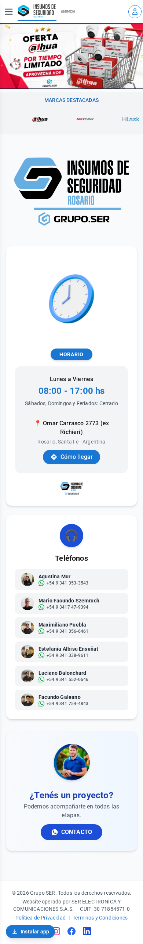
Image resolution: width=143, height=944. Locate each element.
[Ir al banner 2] (58, 83)
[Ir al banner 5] (78, 83)
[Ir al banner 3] (65, 83)
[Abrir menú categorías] (8, 11)
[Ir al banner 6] (85, 83)
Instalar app (35, 932)
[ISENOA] (68, 12)
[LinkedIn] (87, 931)
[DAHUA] (29, 119)
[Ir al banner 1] (52, 83)
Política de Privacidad (40, 918)
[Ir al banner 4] (71, 83)
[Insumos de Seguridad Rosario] (37, 12)
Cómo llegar (76, 456)
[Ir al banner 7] (91, 83)
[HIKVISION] (75, 119)
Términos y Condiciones (100, 918)
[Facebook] (71, 931)
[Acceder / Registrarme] (135, 11)
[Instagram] (56, 931)
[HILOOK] (120, 119)
